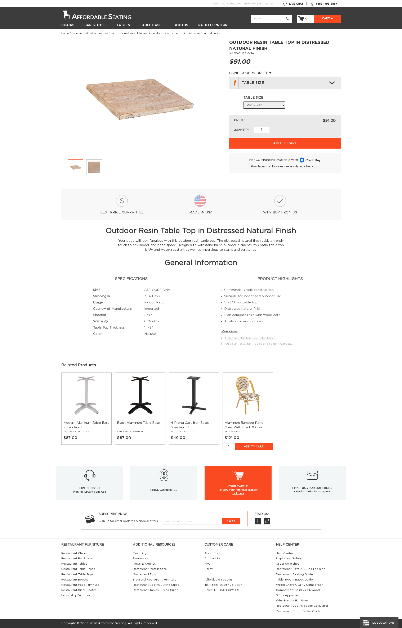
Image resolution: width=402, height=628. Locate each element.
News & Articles (144, 563)
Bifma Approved (288, 595)
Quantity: (241, 129)
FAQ (207, 563)
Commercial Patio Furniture (90, 33)
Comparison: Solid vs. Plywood (298, 590)
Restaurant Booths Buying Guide (156, 584)
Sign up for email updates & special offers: (128, 521)
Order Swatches (287, 563)
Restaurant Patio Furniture (80, 584)
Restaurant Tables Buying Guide (155, 590)
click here (238, 493)
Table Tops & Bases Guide (294, 579)
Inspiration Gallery (289, 558)
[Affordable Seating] (101, 14)
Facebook (258, 521)
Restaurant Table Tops (77, 574)
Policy (209, 569)
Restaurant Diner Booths (79, 590)
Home (65, 33)
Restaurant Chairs (74, 553)
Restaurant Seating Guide (294, 574)
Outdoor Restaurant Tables (129, 33)
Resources (140, 558)
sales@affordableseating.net (312, 491)
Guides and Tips (144, 574)
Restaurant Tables (74, 563)
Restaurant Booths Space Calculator (302, 605)
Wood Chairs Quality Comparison (299, 584)
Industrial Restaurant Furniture (154, 579)
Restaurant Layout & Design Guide (300, 569)
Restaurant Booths (74, 579)
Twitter (267, 521)
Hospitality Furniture (75, 595)
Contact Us (234, 4)
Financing (250, 4)
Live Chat (296, 3)
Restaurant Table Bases (78, 569)
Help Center (266, 4)
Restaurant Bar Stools (77, 558)
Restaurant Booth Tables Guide (298, 611)
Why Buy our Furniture (292, 600)
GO (230, 521)
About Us (218, 4)
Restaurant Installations (150, 569)
